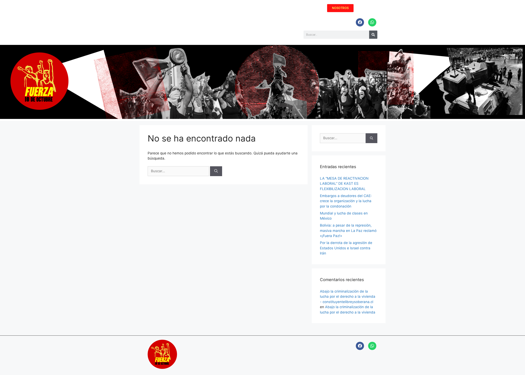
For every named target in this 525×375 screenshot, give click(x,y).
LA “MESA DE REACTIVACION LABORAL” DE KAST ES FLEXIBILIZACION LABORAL (344, 183)
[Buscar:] (179, 171)
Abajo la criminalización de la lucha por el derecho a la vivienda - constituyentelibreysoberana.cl (347, 296)
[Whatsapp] (372, 22)
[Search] (373, 35)
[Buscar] (216, 171)
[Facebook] (360, 22)
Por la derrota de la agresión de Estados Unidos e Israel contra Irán (346, 248)
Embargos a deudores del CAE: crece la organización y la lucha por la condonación (346, 201)
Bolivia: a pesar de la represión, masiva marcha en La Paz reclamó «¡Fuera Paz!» (348, 230)
